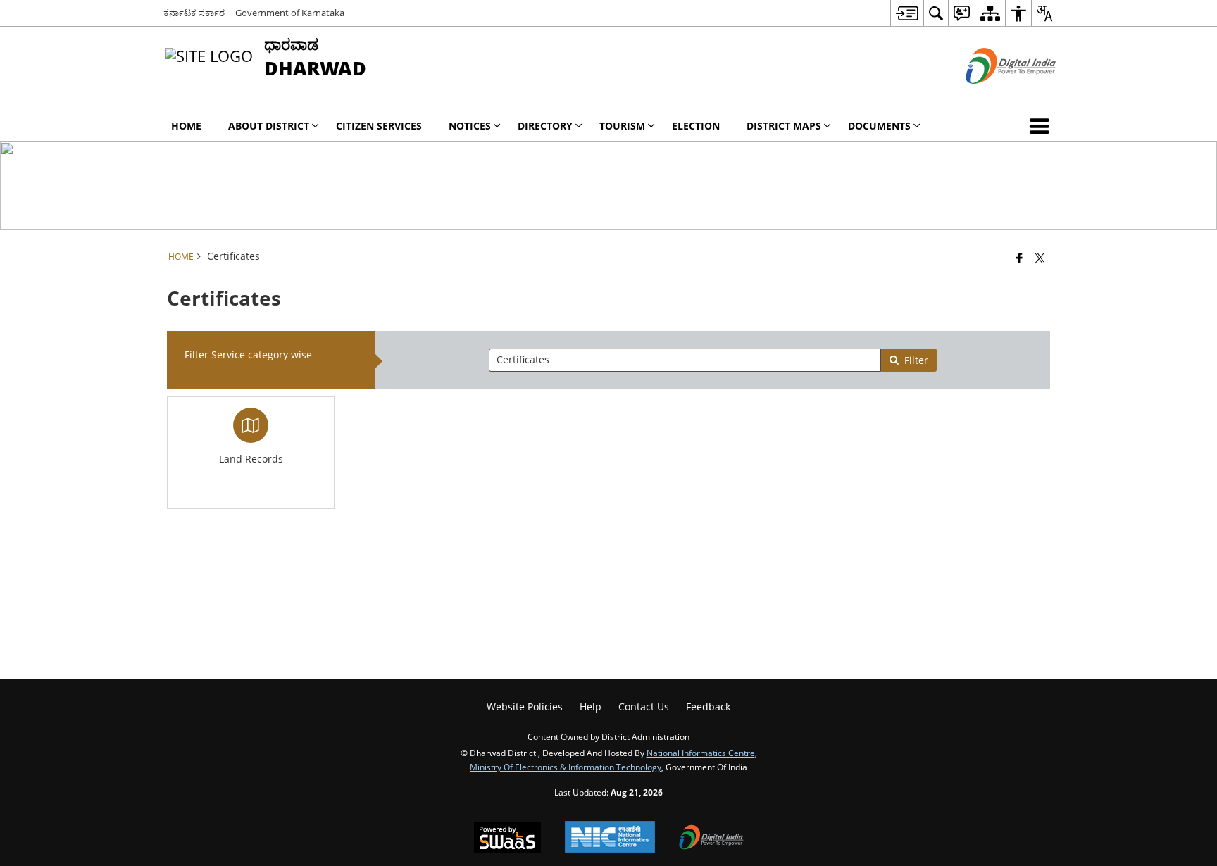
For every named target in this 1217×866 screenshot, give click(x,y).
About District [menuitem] (268, 125)
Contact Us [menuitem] (643, 706)
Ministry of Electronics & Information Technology (565, 766)
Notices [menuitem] (470, 125)
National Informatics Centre (701, 752)
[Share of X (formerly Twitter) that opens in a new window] (1040, 257)
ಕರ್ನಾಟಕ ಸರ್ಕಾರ (194, 12)
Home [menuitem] (186, 125)
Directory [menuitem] (545, 125)
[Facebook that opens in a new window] (1019, 257)
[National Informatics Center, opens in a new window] (610, 838)
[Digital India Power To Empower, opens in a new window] (711, 838)
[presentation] (684, 360)
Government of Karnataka (289, 12)
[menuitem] (906, 13)
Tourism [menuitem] (622, 125)
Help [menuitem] (590, 706)
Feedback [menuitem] (708, 706)
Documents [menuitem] (879, 125)
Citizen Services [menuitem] (379, 125)
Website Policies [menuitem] (525, 706)
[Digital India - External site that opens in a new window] (993, 95)
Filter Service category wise (248, 354)
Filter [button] (916, 360)
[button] (1042, 126)
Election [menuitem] (696, 125)
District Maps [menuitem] (784, 125)
